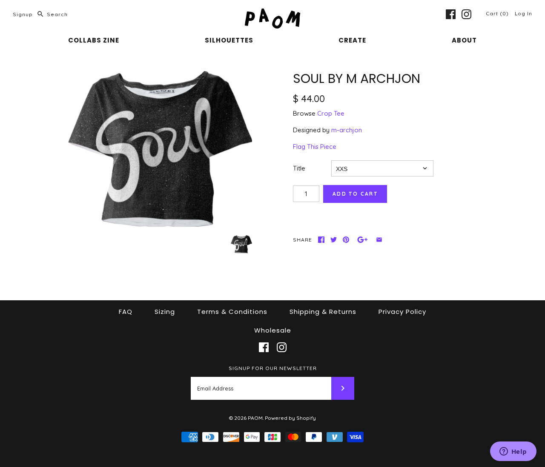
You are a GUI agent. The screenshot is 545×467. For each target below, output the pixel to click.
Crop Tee (330, 113)
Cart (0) (498, 13)
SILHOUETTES (229, 40)
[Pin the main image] (346, 239)
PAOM (255, 418)
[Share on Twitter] (333, 239)
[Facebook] (451, 14)
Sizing (165, 311)
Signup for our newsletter (273, 368)
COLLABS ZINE (93, 40)
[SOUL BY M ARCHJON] (160, 149)
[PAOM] (272, 13)
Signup (23, 14)
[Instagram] (466, 14)
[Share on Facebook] (321, 239)
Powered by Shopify (290, 418)
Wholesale (272, 330)
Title (299, 168)
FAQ (125, 311)
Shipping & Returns (323, 311)
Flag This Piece (314, 146)
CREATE (352, 40)
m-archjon (346, 130)
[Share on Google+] (362, 239)
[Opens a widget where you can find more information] (513, 452)
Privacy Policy (402, 311)
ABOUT (464, 40)
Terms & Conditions (232, 311)
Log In (523, 13)
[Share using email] (379, 239)
